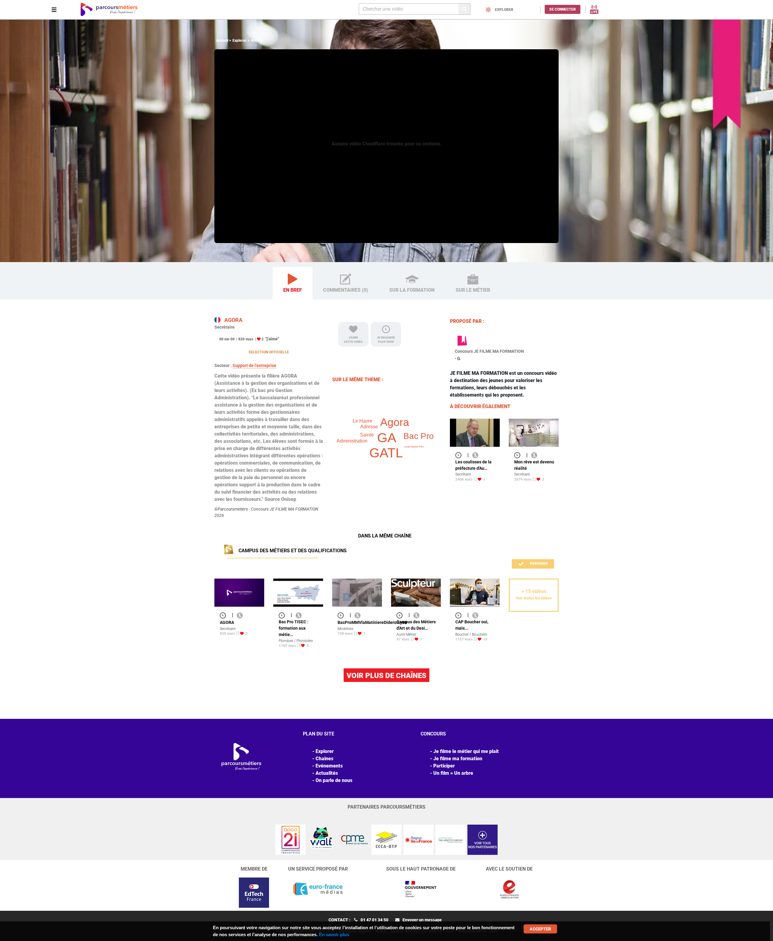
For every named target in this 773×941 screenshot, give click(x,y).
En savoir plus (334, 934)
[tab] (293, 283)
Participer (444, 766)
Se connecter (562, 9)
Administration (352, 440)
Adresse (369, 426)
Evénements (329, 766)
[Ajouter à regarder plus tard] (460, 455)
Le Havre (362, 420)
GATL (386, 452)
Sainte (367, 434)
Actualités (327, 773)
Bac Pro (418, 436)
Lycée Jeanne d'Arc (414, 446)
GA (386, 437)
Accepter (540, 928)
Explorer (240, 40)
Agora (394, 422)
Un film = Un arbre (453, 773)
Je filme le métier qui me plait (466, 751)
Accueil (222, 40)
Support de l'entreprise (254, 365)
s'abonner (538, 564)
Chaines (324, 758)
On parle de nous (334, 780)
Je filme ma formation (457, 758)
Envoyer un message (422, 919)
